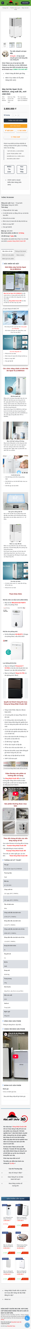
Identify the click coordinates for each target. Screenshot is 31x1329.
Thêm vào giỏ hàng (15, 120)
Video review (20, 255)
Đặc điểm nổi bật (7, 251)
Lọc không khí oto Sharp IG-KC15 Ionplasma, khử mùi (8, 1219)
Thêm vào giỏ (12, 1226)
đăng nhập (12, 1096)
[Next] (26, 27)
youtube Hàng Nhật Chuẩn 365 (16, 241)
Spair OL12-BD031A (22, 100)
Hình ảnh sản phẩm (8, 255)
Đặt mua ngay (15, 126)
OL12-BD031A (24, 98)
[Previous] (4, 27)
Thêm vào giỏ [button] (25, 1225)
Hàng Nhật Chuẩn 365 (16, 1322)
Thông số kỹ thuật (20, 251)
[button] (2, 3)
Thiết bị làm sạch (15, 8)
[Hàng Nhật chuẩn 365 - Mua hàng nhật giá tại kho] (12, 3)
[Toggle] (3, 73)
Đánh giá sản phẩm (8, 258)
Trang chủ (5, 8)
